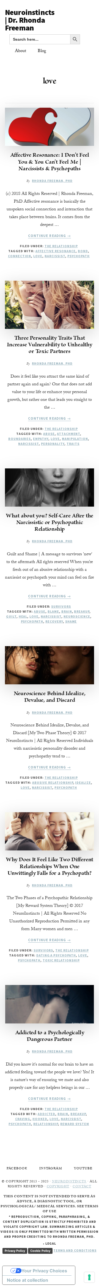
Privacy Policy (15, 1251)
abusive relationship (52, 782)
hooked (39, 1119)
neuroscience (77, 616)
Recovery (54, 621)
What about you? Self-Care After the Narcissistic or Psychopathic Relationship (49, 523)
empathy (40, 439)
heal (23, 616)
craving (23, 1119)
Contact (82, 1187)
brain (66, 611)
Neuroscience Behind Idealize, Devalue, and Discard (50, 697)
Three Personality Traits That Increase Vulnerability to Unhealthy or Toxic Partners (49, 345)
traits (73, 444)
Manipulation (75, 439)
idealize (83, 782)
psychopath (78, 256)
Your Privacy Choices (44, 1270)
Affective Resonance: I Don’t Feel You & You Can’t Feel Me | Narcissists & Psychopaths (49, 162)
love (37, 256)
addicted (47, 1114)
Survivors (61, 606)
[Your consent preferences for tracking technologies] (89, 1277)
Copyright (58, 1187)
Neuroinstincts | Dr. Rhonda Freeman (29, 20)
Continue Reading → (49, 235)
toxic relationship (61, 960)
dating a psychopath (56, 955)
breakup (81, 611)
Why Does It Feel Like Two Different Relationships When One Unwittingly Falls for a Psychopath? (49, 866)
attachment (68, 434)
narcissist (55, 256)
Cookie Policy (40, 1251)
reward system (74, 1124)
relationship (45, 1124)
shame (71, 621)
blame (53, 611)
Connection (19, 256)
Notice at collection (27, 1280)
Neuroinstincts (69, 1182)
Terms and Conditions (74, 1250)
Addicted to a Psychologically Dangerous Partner (49, 1036)
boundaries (19, 439)
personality (53, 444)
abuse (49, 434)
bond (83, 251)
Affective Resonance (55, 251)
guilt (11, 616)
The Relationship (61, 246)
